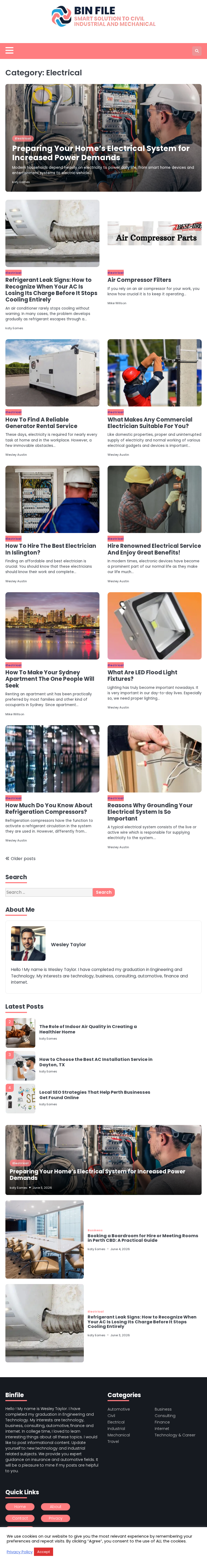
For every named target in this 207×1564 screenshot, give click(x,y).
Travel (113, 1441)
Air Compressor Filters (139, 280)
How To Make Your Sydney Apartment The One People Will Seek (49, 679)
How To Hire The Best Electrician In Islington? (50, 549)
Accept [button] (43, 1551)
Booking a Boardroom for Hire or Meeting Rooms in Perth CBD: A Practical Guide (143, 1238)
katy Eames (21, 182)
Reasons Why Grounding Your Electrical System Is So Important (150, 812)
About (55, 1506)
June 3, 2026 (120, 1335)
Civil (111, 1415)
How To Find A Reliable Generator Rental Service (41, 423)
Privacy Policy (20, 1551)
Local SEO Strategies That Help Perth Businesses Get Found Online (94, 1083)
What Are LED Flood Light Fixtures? (142, 676)
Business (95, 1230)
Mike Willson (117, 303)
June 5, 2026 (42, 1188)
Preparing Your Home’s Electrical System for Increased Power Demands (101, 153)
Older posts (23, 858)
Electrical (23, 138)
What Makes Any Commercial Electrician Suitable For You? (150, 423)
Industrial (116, 1428)
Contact (20, 1518)
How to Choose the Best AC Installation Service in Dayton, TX (96, 1050)
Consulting (165, 1415)
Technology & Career (175, 1435)
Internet (162, 1428)
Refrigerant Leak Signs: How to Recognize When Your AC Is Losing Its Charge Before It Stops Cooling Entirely (51, 289)
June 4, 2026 (120, 1249)
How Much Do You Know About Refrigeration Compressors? (48, 809)
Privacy (56, 1518)
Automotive (119, 1409)
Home (20, 1506)
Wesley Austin (16, 455)
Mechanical (119, 1435)
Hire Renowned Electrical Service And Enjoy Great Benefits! (154, 549)
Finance (162, 1422)
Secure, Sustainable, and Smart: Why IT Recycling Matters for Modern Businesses (96, 1115)
